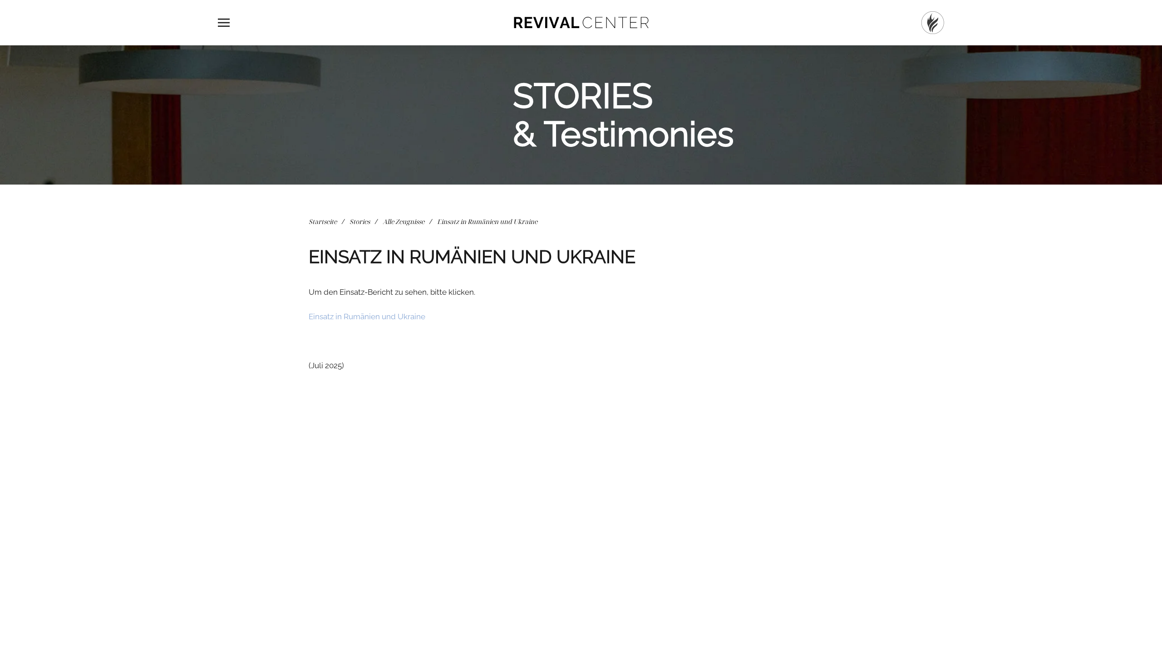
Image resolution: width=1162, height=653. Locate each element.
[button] (224, 22)
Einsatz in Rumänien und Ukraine (367, 316)
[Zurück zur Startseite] (581, 22)
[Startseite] (932, 22)
